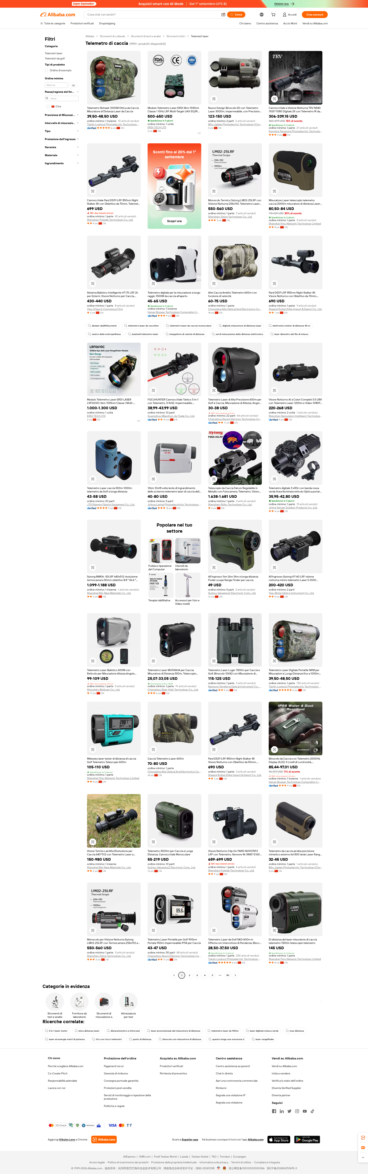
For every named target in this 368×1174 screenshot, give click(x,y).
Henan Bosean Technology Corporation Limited (174, 312)
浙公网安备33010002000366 (246, 1168)
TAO (213, 1156)
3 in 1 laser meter (58, 1031)
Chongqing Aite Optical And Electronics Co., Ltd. (235, 309)
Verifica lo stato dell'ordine (287, 1080)
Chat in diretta (224, 1073)
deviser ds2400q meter (104, 325)
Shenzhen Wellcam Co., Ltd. (103, 689)
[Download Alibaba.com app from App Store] (278, 1139)
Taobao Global (199, 1156)
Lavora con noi (56, 1087)
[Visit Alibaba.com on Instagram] (297, 1111)
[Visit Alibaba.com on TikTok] (312, 1111)
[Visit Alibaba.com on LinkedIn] (281, 1111)
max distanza (297, 1031)
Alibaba (89, 36)
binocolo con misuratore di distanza (182, 1039)
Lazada (184, 1156)
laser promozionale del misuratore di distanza (175, 1031)
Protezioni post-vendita (117, 1087)
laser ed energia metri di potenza (67, 1039)
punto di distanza (142, 1039)
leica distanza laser (89, 1031)
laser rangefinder (264, 1039)
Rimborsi (221, 1087)
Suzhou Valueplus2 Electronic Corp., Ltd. (232, 593)
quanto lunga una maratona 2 (228, 1039)
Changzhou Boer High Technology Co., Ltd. (173, 689)
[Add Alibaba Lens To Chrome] (104, 1139)
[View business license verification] (218, 1168)
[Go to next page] (235, 975)
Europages (239, 1156)
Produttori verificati (171, 1066)
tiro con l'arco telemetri (109, 1039)
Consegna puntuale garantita (121, 1080)
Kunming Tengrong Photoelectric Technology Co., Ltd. (295, 131)
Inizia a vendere (281, 1073)
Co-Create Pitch (57, 1073)
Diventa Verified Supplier (286, 1087)
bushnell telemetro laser (145, 334)
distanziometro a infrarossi (125, 1031)
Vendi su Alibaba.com (284, 1066)
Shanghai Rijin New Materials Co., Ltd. (109, 593)
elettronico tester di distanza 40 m (291, 325)
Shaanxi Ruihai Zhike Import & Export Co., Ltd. (295, 309)
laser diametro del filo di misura (291, 334)
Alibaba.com (256, 1139)
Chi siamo (54, 1058)
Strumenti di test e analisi (146, 36)
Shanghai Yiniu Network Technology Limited (295, 223)
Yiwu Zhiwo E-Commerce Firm (105, 309)
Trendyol (225, 1156)
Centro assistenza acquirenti (233, 1066)
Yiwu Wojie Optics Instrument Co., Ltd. (291, 593)
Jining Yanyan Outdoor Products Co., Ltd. (293, 507)
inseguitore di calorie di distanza (187, 334)
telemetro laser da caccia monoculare (190, 325)
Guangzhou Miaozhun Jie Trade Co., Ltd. (171, 416)
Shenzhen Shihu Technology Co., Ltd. (230, 504)
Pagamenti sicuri (114, 1066)
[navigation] (62, 506)
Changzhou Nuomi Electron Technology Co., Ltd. (235, 419)
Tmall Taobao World (165, 1156)
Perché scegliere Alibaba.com (65, 1066)
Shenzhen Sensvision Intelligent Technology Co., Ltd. (295, 416)
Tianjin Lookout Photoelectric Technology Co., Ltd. (114, 124)
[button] (223, 14)
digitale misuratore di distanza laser (242, 325)
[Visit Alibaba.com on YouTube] (304, 1111)
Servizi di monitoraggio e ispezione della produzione (127, 1097)
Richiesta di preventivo (173, 1073)
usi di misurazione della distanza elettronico (239, 334)
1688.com (144, 1156)
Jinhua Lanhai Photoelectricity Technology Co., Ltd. (174, 504)
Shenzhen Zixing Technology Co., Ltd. (230, 216)
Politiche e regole (114, 1106)
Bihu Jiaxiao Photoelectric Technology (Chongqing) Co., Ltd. (235, 124)
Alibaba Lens (67, 1139)
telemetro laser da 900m (225, 1031)
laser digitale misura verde (264, 1031)
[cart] (274, 15)
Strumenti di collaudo (112, 36)
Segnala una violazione (229, 1102)
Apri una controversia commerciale (237, 1080)
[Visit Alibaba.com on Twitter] (289, 1111)
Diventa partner (281, 1095)
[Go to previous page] (174, 975)
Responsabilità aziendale (62, 1080)
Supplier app (190, 1139)
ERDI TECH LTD (157, 127)
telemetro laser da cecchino (143, 325)
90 (227, 975)
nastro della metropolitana (106, 334)
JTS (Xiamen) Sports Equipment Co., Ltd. (111, 504)
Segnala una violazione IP (231, 1095)
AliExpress (129, 1156)
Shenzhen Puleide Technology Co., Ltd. (110, 219)
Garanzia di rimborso (116, 1073)
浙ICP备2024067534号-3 (282, 1168)
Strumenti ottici (176, 36)
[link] (363, 1138)
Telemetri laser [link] (200, 36)
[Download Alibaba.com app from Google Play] (307, 1139)
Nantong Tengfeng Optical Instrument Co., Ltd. (235, 686)
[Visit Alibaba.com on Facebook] (274, 1111)
